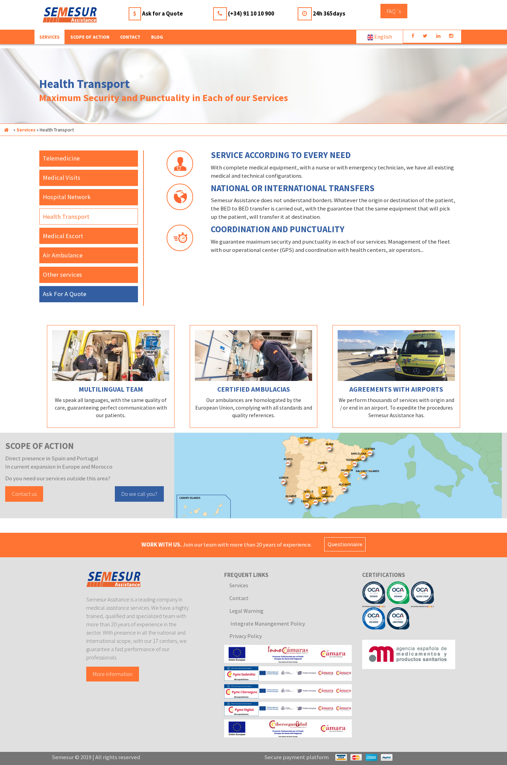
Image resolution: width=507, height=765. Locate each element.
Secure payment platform (296, 757)
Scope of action (89, 37)
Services (26, 130)
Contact (130, 37)
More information (112, 674)
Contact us (24, 494)
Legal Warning (246, 610)
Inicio (6, 130)
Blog (157, 37)
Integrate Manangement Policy (267, 623)
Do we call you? (139, 494)
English (382, 36)
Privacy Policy (245, 635)
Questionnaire (345, 544)
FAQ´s (394, 11)
